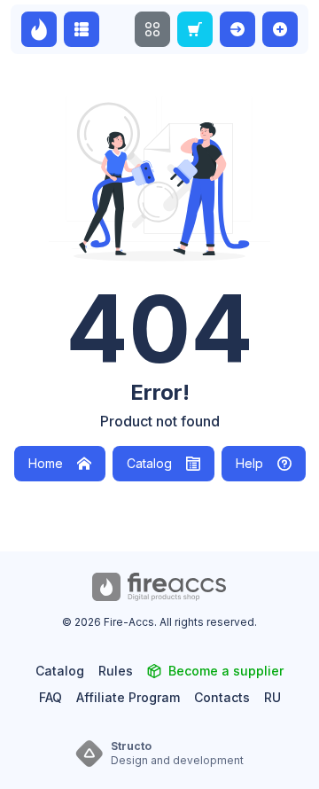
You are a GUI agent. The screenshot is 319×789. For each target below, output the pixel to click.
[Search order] (195, 29)
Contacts (222, 697)
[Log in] (237, 29)
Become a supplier (226, 670)
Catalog (149, 463)
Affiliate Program (128, 697)
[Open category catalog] (81, 29)
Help (249, 463)
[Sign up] (280, 29)
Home (45, 463)
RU (272, 697)
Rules (115, 670)
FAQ (50, 697)
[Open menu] (152, 29)
